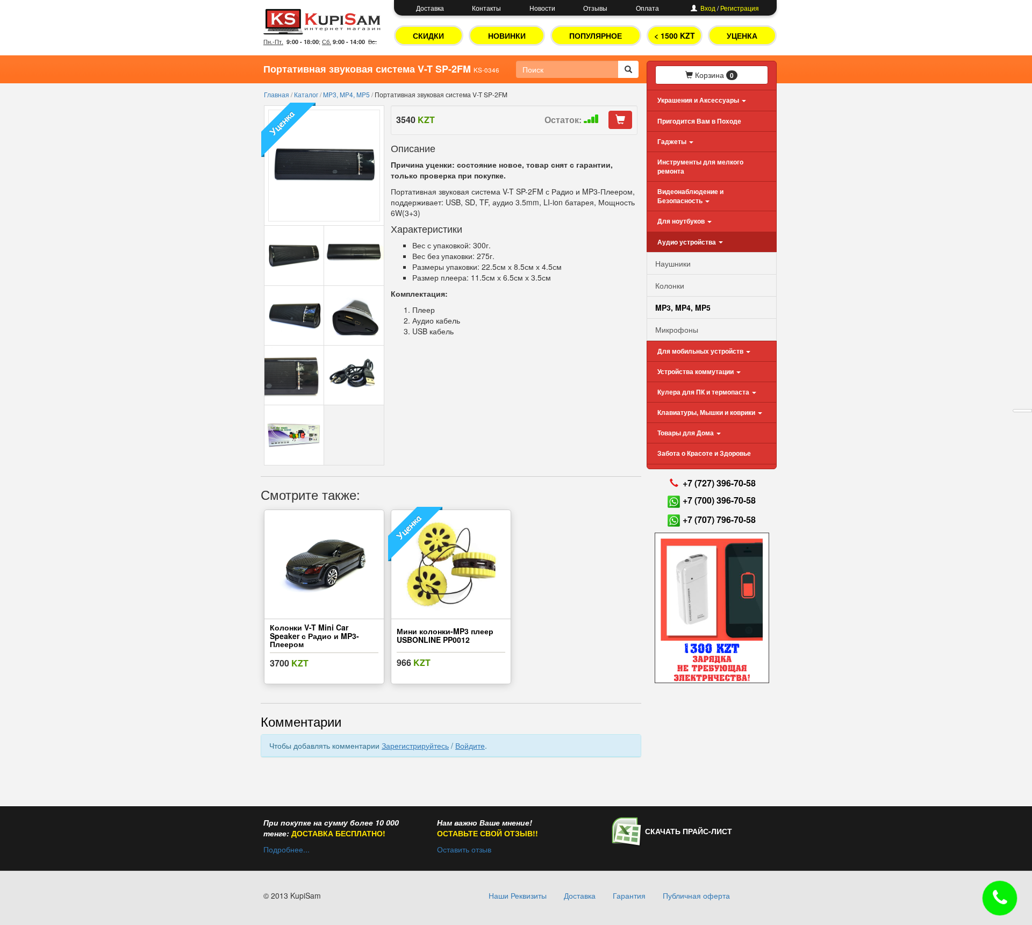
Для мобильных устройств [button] (701, 351)
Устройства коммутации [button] (696, 371)
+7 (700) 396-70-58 (719, 500)
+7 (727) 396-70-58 (719, 483)
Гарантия (629, 895)
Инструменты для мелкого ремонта (700, 166)
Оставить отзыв (464, 849)
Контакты (486, 7)
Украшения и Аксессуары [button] (699, 100)
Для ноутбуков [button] (681, 221)
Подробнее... (286, 849)
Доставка (430, 7)
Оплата (647, 7)
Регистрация (739, 7)
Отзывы (595, 7)
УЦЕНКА (742, 35)
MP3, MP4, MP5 (347, 94)
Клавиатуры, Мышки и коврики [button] (707, 412)
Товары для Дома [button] (686, 433)
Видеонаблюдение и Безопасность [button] (690, 196)
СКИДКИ (428, 35)
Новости (542, 7)
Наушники (673, 263)
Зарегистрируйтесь (415, 745)
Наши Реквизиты (518, 895)
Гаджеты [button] (672, 141)
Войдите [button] (470, 745)
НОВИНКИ (507, 35)
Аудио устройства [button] (687, 242)
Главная (277, 94)
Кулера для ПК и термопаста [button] (704, 392)
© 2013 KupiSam (292, 895)
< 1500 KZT (674, 35)
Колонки (669, 285)
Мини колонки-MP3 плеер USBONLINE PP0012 (445, 635)
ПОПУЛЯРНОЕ (595, 35)
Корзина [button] (713, 74)
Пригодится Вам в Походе (699, 121)
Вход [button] (707, 7)
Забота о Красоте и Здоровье (704, 453)
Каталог (307, 94)
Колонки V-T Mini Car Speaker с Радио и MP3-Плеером (314, 635)
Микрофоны (676, 329)
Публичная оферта (696, 895)
